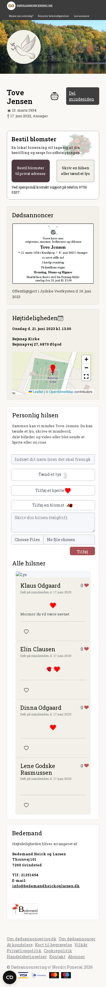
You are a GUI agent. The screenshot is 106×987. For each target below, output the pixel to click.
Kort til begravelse (53, 944)
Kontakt (57, 956)
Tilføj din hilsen (82, 552)
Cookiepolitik (58, 950)
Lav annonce (81, 16)
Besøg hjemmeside (30, 896)
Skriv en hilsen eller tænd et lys (75, 170)
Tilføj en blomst (48, 505)
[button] (53, 369)
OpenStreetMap (61, 391)
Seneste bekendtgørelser (53, 16)
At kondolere (20, 944)
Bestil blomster (31, 170)
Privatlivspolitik (24, 950)
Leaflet (37, 391)
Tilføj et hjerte (50, 490)
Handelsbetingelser (27, 956)
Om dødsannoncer (77, 939)
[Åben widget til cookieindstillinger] (9, 977)
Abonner (76, 956)
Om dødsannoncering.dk (32, 939)
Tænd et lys (50, 474)
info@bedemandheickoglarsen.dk (46, 885)
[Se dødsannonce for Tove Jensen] (53, 253)
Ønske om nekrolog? (21, 16)
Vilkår (81, 944)
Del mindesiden (81, 96)
